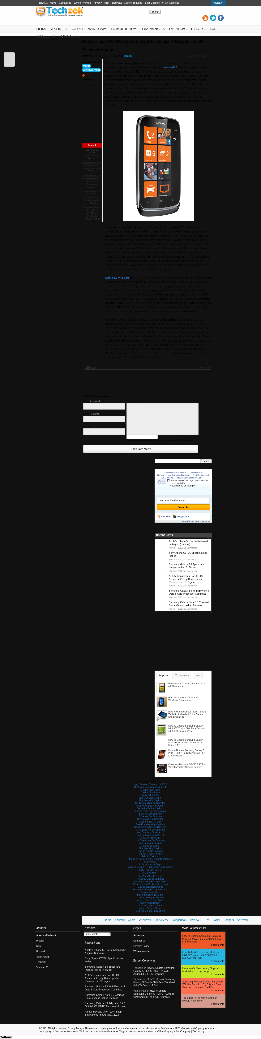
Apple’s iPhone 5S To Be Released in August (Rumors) (188, 543)
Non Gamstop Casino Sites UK (150, 827)
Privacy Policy (101, 2)
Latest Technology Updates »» (196, 521)
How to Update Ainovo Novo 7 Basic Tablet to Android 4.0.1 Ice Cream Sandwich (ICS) (187, 714)
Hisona (128, 56)
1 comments (217, 974)
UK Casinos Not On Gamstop (150, 803)
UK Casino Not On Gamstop (150, 829)
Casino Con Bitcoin (150, 903)
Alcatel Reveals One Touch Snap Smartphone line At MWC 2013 (103, 1013)
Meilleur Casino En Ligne (150, 895)
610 (85, 83)
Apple (78, 29)
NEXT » (207, 56)
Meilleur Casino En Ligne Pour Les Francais (150, 867)
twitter (213, 18)
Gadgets (45, 36)
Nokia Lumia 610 (91, 117)
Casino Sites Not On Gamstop (150, 811)
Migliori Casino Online (150, 853)
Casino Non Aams (150, 789)
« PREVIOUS (192, 56)
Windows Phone (91, 70)
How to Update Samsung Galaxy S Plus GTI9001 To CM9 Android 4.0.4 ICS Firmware (186, 753)
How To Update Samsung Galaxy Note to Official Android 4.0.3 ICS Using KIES (185, 743)
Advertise (138, 935)
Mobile (86, 66)
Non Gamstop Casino (89, 8)
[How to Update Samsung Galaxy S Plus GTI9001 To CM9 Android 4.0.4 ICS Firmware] (162, 759)
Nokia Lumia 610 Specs (91, 127)
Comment (131, 401)
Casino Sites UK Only (150, 821)
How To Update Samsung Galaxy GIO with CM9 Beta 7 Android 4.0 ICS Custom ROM (154, 982)
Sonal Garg (42, 956)
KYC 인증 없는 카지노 (150, 870)
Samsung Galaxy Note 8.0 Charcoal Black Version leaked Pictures (92, 197)
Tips (194, 29)
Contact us (65, 2)
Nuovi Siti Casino (150, 795)
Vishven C (42, 967)
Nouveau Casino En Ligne (150, 879)
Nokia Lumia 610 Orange (91, 122)
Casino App (150, 861)
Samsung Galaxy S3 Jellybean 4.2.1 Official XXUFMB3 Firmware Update (92, 213)
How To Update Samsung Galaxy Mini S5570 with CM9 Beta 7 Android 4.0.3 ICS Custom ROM (187, 728)
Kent (38, 946)
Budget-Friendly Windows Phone (91, 93)
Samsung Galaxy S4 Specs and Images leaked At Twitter (92, 167)
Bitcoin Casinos (150, 856)
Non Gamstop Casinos (116, 8)
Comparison (152, 29)
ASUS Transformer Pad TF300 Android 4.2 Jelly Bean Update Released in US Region (186, 579)
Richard (40, 951)
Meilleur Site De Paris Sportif (150, 911)
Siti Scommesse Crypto (150, 864)
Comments (182, 675)
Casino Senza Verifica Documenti (150, 884)
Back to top (198, 1031)
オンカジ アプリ (150, 873)
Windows (97, 29)
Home (53, 2)
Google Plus (183, 516)
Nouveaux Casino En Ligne (127, 2)
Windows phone (91, 138)
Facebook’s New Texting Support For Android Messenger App (202, 970)
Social (209, 29)
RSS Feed (165, 516)
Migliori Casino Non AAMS (150, 900)
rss (205, 18)
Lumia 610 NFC (91, 100)
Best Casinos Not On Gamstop (162, 2)
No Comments (190, 548)
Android (59, 29)
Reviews (177, 29)
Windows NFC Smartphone (90, 133)
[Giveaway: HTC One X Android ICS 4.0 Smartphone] (162, 692)
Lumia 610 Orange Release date (91, 106)
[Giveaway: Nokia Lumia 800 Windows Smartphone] (162, 706)
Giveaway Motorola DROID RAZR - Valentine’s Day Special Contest (186, 765)
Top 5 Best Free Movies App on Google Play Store (199, 999)
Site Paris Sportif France (150, 876)
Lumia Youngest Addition (91, 113)
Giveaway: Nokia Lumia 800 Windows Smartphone (183, 699)
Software (69, 36)
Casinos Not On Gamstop (150, 819)
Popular (163, 675)
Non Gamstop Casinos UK (150, 832)
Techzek (41, 962)
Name (92, 401)
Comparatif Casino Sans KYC (150, 905)
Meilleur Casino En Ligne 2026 (150, 881)
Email (91, 414)
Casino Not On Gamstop (150, 851)
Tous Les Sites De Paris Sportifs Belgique (150, 859)
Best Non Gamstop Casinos (150, 824)
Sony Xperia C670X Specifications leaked (91, 154)
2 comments (217, 961)
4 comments (217, 944)
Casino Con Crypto (150, 892)
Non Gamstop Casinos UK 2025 (150, 784)
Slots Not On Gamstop (150, 813)
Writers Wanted (82, 2)
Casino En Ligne (150, 845)
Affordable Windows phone (91, 87)
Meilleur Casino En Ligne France (150, 889)
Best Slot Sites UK (150, 837)
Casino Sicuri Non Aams (150, 887)
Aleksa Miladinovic (46, 935)
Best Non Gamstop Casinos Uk (150, 787)
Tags (198, 675)
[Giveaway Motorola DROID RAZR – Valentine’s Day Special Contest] (162, 773)
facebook (220, 18)
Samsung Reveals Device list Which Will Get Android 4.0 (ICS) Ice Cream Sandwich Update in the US (202, 984)
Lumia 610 (88, 97)
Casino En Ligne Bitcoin (150, 897)
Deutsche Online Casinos (150, 808)
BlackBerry (123, 29)
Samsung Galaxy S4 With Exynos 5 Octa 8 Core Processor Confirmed (92, 181)
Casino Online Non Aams (150, 805)
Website (87, 426)
